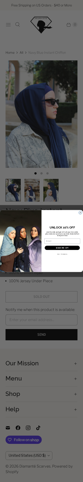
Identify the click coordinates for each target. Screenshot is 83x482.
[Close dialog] (80, 212)
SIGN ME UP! (62, 248)
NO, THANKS (62, 254)
